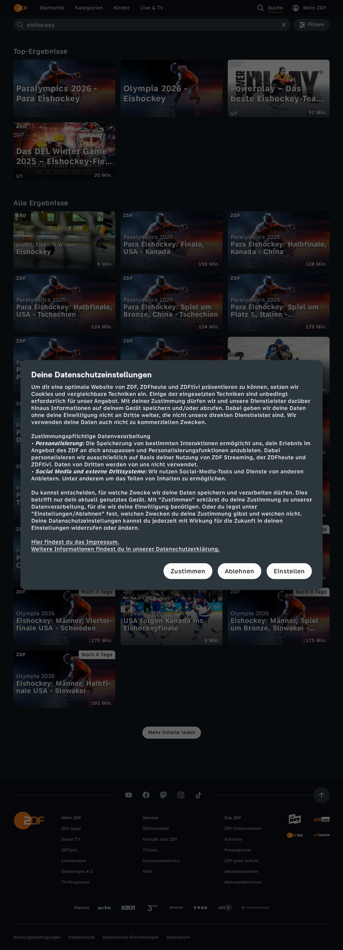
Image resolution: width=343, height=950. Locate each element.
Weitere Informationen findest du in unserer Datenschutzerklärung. (125, 549)
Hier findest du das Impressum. (75, 542)
